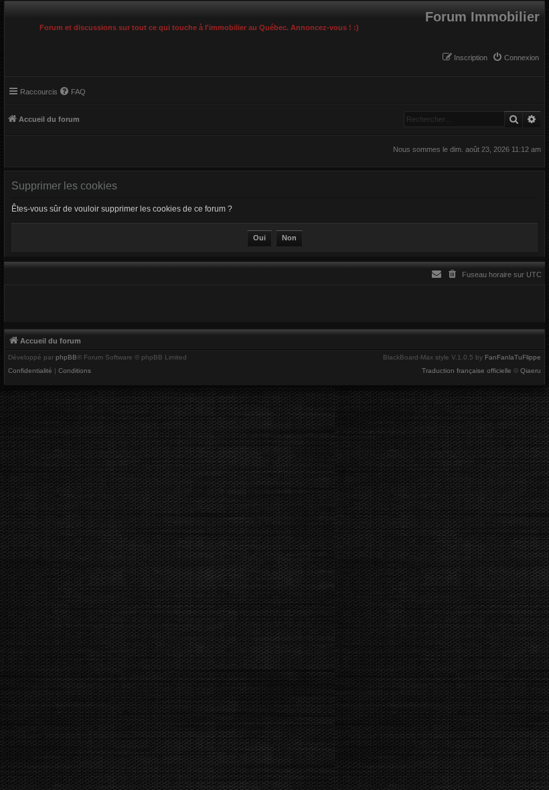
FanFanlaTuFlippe (513, 357)
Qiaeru (530, 371)
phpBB (66, 357)
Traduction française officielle (467, 371)
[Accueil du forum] (8, 4)
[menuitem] (515, 58)
